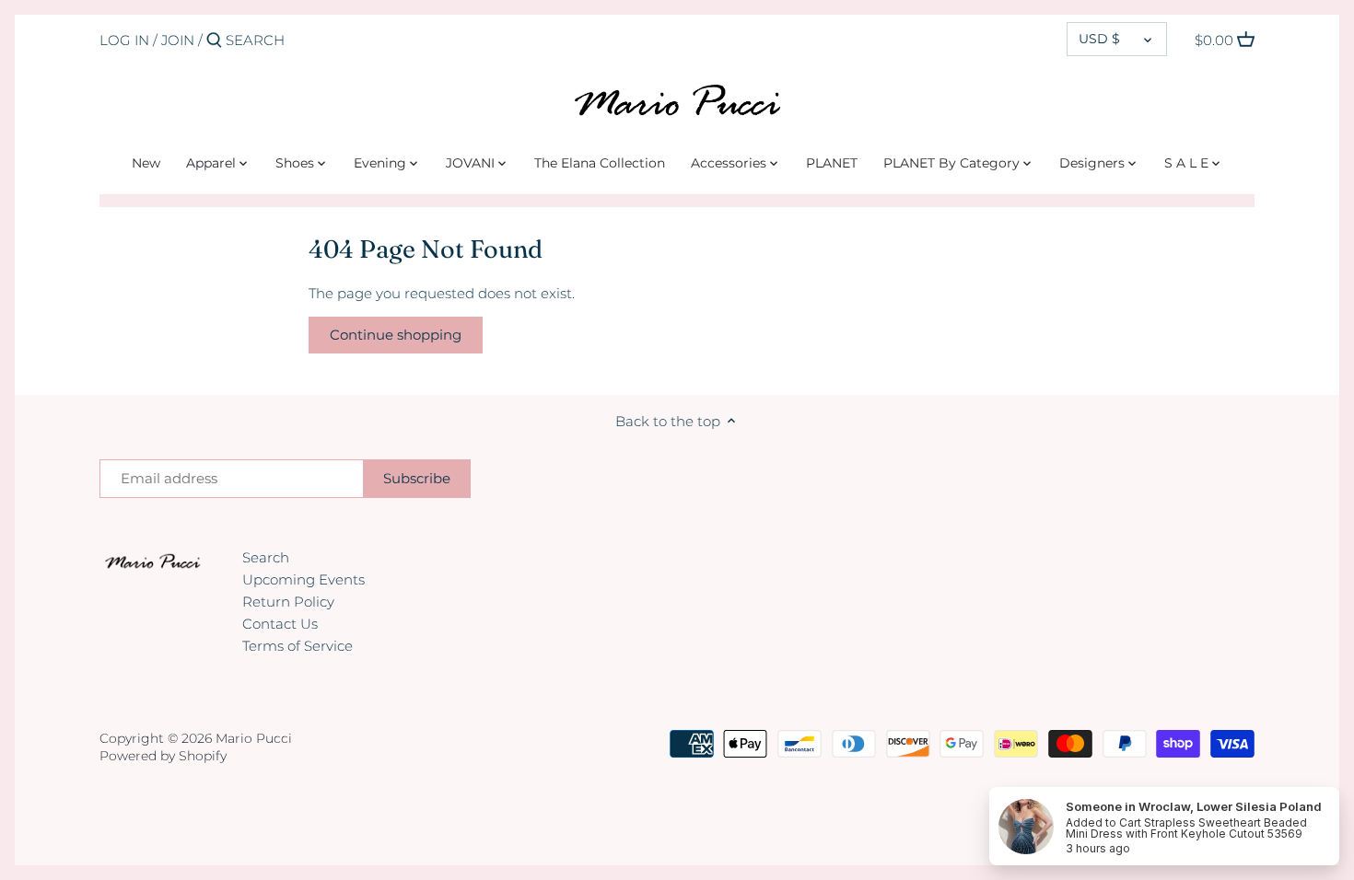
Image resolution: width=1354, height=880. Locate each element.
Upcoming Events (303, 579)
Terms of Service (297, 645)
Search (265, 557)
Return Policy (288, 601)
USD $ (1099, 38)
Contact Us (280, 623)
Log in (124, 40)
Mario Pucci (254, 738)
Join (177, 40)
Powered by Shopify (163, 755)
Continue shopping (395, 334)
